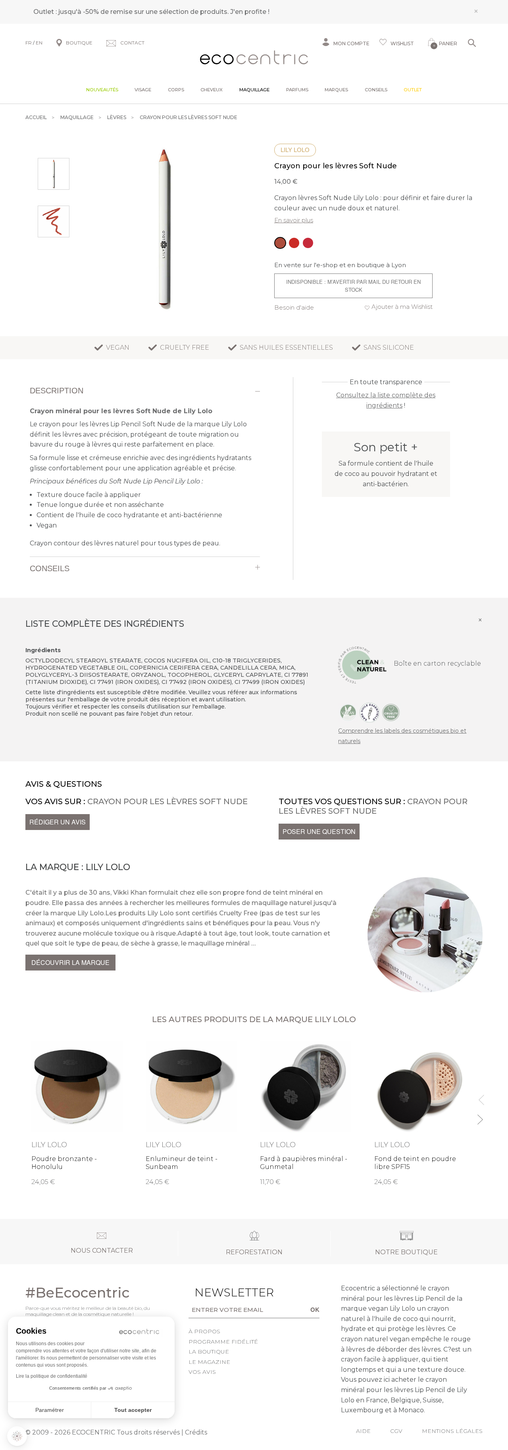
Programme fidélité (223, 1341)
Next (480, 1116)
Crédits (196, 1432)
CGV (396, 1431)
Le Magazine (209, 1361)
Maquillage (254, 89)
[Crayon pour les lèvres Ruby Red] (294, 243)
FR (28, 43)
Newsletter (218, 1292)
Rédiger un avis (57, 821)
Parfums (297, 89)
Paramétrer (49, 1410)
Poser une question (319, 831)
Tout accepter (133, 1410)
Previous (480, 1096)
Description (56, 390)
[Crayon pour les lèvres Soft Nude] (280, 243)
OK (314, 1309)
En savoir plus (293, 220)
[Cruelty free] (391, 712)
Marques (336, 89)
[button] (17, 1436)
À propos (204, 1331)
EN (39, 43)
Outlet (413, 89)
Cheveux (211, 89)
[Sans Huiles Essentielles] (369, 712)
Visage (143, 89)
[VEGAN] (348, 712)
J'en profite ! (249, 11)
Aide (363, 1431)
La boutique (209, 1351)
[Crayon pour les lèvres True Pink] (308, 243)
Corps (176, 89)
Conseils (376, 89)
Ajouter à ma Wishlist (402, 306)
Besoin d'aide (294, 307)
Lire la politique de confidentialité (51, 1376)
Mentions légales (452, 1431)
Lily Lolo (295, 149)
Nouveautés (102, 89)
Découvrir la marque (70, 962)
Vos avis (202, 1371)
